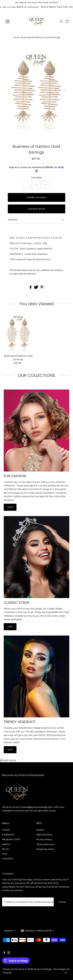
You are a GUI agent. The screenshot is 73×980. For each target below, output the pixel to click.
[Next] (64, 90)
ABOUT (6, 844)
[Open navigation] (11, 21)
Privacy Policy (44, 839)
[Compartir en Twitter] (36, 288)
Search (40, 830)
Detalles (12, 219)
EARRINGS (8, 834)
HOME (6, 830)
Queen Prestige (43, 969)
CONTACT (7, 858)
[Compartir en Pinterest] (42, 288)
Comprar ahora (36, 208)
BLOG (5, 849)
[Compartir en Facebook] (31, 288)
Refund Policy (44, 834)
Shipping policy (45, 849)
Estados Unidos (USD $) (38, 930)
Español (8, 930)
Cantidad (36, 177)
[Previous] (9, 90)
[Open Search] (61, 21)
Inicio (16, 37)
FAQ (4, 854)
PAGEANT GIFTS (11, 839)
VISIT (10, 507)
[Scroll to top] (65, 972)
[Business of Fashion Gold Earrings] (18, 333)
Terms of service (45, 844)
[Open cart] (67, 21)
